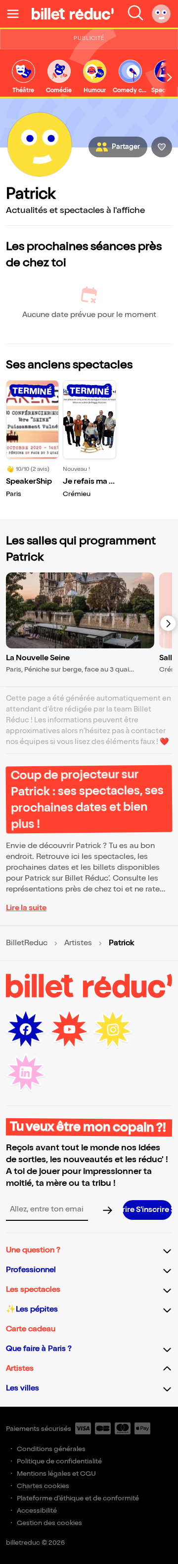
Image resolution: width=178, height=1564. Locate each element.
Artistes (78, 943)
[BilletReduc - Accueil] (73, 14)
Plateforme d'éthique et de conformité (78, 1498)
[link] (23, 77)
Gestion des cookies (49, 1523)
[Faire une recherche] (135, 14)
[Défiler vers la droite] (169, 77)
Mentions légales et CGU (56, 1473)
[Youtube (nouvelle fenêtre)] (69, 1029)
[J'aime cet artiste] (161, 147)
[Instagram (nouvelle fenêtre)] (113, 1029)
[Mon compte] (161, 14)
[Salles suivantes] (168, 623)
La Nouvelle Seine (38, 658)
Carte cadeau (30, 1329)
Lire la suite (26, 908)
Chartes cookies (43, 1486)
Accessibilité (37, 1510)
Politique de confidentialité (59, 1461)
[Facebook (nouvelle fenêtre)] (25, 1029)
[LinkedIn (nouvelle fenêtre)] (25, 1073)
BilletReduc (26, 943)
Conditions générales (51, 1449)
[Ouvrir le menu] (17, 14)
